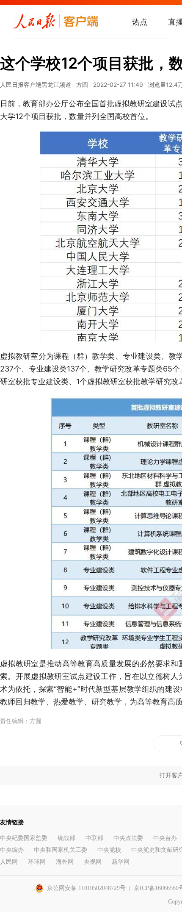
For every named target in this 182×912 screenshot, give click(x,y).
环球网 (37, 862)
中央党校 (109, 850)
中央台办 (165, 838)
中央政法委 (128, 838)
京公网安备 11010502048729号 (86, 888)
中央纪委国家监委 (23, 838)
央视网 (93, 862)
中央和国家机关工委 (60, 850)
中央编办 (12, 850)
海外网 (65, 862)
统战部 (66, 838)
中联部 (94, 838)
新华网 (121, 862)
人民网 (9, 862)
